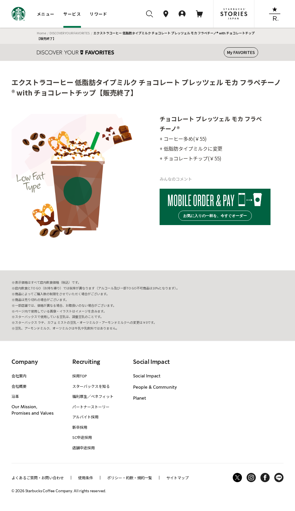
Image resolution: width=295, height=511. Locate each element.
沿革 (15, 396)
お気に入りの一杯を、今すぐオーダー (215, 216)
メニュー (46, 14)
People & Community (155, 387)
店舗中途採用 (83, 447)
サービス (72, 14)
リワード (98, 14)
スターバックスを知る (91, 386)
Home (41, 33)
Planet (139, 398)
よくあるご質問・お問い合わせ (38, 477)
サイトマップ (177, 477)
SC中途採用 (82, 437)
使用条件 (85, 477)
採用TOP (79, 376)
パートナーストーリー (90, 406)
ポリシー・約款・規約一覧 (129, 477)
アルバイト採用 (85, 417)
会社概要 (19, 386)
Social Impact (146, 376)
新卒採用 (79, 427)
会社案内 (19, 376)
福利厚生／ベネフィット (93, 396)
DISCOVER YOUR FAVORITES (70, 33)
